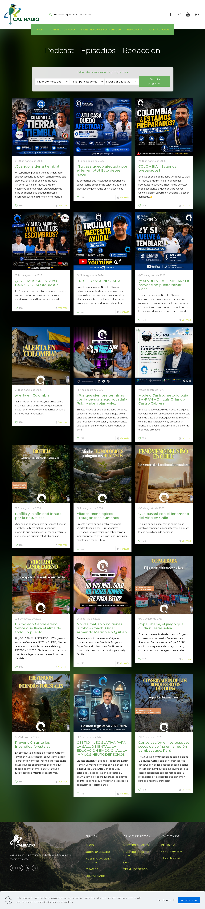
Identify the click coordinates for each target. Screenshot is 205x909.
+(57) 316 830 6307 (171, 851)
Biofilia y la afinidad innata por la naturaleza (38, 516)
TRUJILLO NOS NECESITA (98, 281)
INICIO (90, 845)
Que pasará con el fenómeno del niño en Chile (163, 516)
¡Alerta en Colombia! (32, 395)
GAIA (126, 862)
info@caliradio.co (170, 858)
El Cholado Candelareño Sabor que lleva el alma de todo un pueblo (38, 628)
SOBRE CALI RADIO (98, 851)
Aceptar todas (189, 900)
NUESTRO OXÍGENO (136, 845)
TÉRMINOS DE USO (135, 869)
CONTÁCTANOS (95, 875)
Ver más (62, 205)
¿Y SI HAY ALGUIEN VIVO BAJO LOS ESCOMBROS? (36, 283)
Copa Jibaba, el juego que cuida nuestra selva (161, 626)
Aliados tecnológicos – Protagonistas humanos (98, 516)
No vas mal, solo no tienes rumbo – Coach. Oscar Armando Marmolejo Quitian (102, 628)
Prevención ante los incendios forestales (32, 744)
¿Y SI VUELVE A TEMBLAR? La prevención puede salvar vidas (163, 285)
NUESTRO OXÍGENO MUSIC (136, 853)
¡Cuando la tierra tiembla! (37, 166)
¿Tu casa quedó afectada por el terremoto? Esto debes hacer (102, 170)
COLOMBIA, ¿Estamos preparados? (157, 168)
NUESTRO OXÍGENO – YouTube (99, 860)
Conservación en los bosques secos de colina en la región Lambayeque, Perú (163, 746)
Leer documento (165, 900)
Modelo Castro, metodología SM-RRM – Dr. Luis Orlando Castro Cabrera (163, 399)
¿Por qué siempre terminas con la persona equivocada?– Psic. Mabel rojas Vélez (102, 399)
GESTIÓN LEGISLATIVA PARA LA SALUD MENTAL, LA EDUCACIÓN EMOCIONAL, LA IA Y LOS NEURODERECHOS (102, 748)
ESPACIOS (92, 869)
